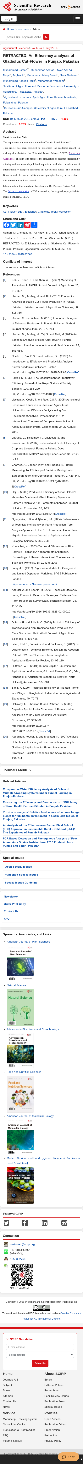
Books (6, 1390)
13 (5, 568)
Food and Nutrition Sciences (24, 1071)
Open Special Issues (18, 866)
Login (9, 19)
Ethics (48, 1379)
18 (5, 687)
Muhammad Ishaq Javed (42, 75)
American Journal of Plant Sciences (28, 941)
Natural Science (16, 985)
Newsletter (11, 896)
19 (5, 704)
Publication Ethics (55, 1424)
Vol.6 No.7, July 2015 (45, 48)
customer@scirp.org (22, 1244)
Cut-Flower (9, 211)
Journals (23, 29)
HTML (53, 118)
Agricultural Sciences (16, 48)
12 (5, 546)
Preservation (52, 1429)
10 (5, 492)
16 (5, 644)
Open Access (52, 1419)
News (6, 1406)
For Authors (51, 1390)
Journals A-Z (10, 1379)
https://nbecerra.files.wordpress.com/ (34, 584)
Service (9, 1413)
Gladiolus (43, 211)
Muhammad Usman (15, 69)
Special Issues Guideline (21, 882)
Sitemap (8, 1395)
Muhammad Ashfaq (42, 69)
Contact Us (11, 911)
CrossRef (73, 372)
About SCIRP (55, 1374)
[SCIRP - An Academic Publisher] (27, 6)
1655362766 (17, 1259)
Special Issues (53, 1406)
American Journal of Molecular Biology (30, 1115)
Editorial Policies (54, 1385)
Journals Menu (16, 770)
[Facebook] (25, 1222)
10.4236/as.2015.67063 (24, 118)
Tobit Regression (61, 211)
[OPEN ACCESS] (70, 6)
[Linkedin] (44, 1222)
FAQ (6, 918)
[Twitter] (6, 1222)
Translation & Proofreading (19, 1429)
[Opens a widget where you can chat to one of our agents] (68, 1457)
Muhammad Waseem (51, 80)
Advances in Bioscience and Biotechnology (33, 1029)
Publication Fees (54, 1401)
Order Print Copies (14, 1424)
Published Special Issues (21, 874)
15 (5, 622)
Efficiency (30, 211)
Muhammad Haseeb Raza (19, 80)
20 (5, 736)
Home (10, 29)
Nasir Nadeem (68, 75)
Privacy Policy (52, 1440)
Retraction (50, 1435)
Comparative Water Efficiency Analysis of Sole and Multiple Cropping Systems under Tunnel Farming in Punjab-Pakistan (37, 793)
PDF (44, 118)
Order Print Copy (15, 903)
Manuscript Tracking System (20, 1419)
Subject (7, 1385)
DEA (20, 211)
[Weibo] (64, 1222)
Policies (51, 1413)
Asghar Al (18, 75)
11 (5, 519)
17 (5, 665)
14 (5, 589)
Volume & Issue (12, 1440)
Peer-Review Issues (56, 1395)
